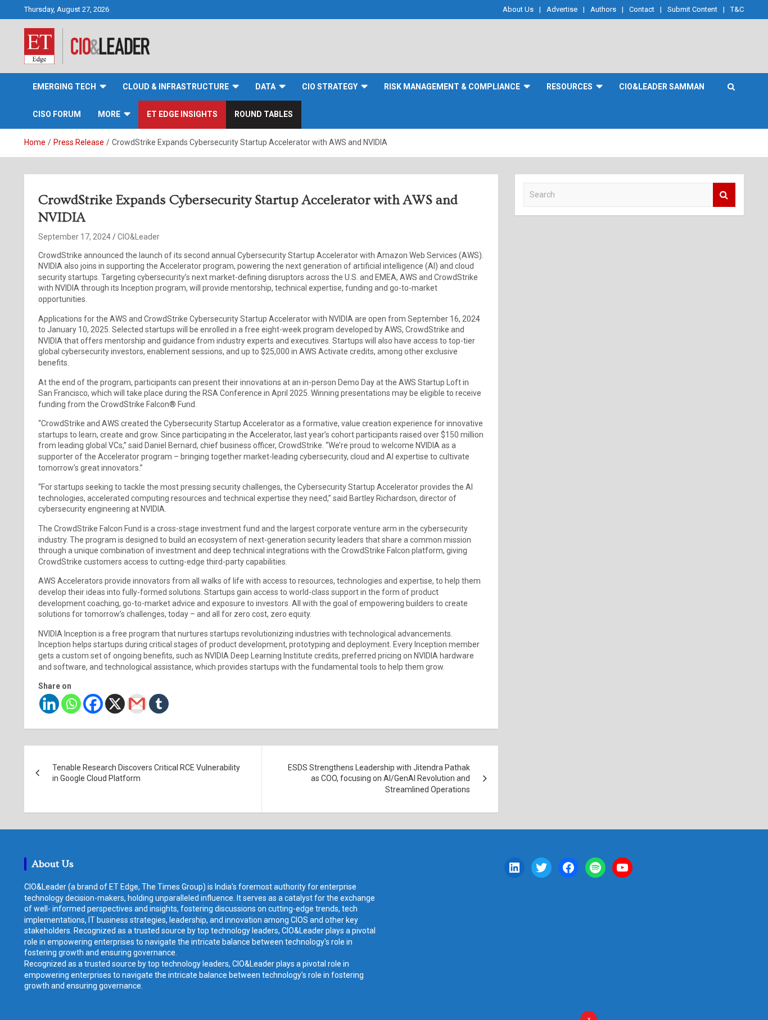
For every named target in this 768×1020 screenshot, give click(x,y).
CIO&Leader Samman (661, 86)
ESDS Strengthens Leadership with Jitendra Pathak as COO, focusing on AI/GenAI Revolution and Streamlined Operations (379, 778)
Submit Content (692, 9)
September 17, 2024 (74, 236)
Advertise (561, 9)
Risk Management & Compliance (452, 86)
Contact (641, 9)
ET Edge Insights (182, 114)
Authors (603, 9)
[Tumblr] (159, 704)
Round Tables (263, 114)
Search (724, 195)
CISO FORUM (57, 114)
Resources (569, 86)
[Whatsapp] (71, 704)
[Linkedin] (49, 704)
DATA (265, 86)
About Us (518, 9)
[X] (115, 704)
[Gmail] (137, 704)
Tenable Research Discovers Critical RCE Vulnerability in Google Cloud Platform (146, 773)
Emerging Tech (64, 86)
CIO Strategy (330, 86)
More (109, 114)
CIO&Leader (139, 236)
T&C (737, 9)
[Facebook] (93, 704)
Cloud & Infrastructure (176, 86)
